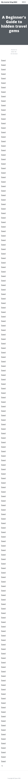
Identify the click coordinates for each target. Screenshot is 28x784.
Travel (3, 60)
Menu (23, 2)
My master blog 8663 (9, 2)
